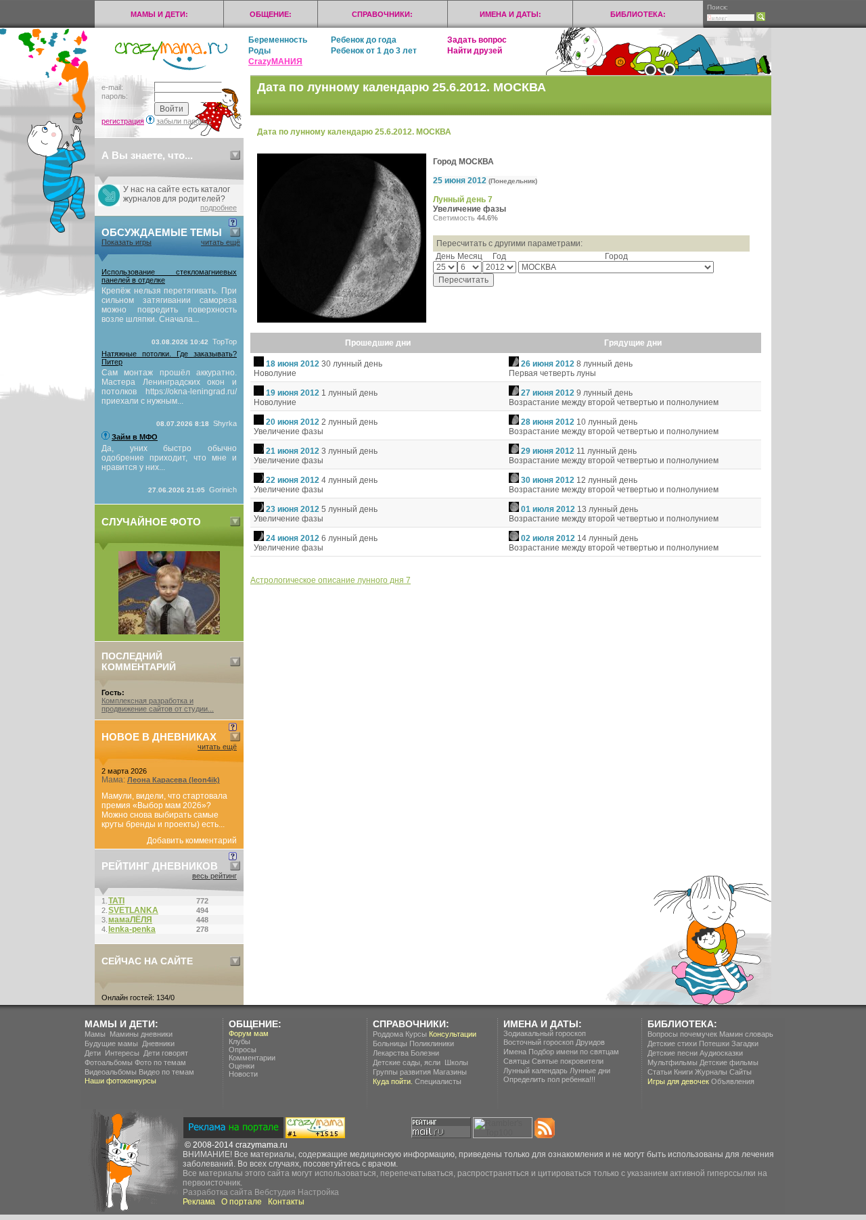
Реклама (199, 1201)
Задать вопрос (477, 40)
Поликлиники (431, 1043)
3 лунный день (349, 451)
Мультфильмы (672, 1062)
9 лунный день (604, 393)
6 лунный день (349, 538)
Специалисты (438, 1081)
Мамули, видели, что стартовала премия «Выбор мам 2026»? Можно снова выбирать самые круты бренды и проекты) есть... (164, 810)
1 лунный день (349, 393)
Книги (683, 1072)
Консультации (452, 1034)
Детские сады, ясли (406, 1062)
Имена (514, 1052)
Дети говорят (165, 1053)
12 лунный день (606, 480)
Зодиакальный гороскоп (544, 1033)
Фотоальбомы (109, 1062)
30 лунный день (351, 364)
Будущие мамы (111, 1043)
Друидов (590, 1042)
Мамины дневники (141, 1034)
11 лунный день (606, 451)
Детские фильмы (729, 1062)
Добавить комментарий (192, 840)
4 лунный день (349, 480)
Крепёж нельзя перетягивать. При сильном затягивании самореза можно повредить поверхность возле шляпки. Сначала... (169, 305)
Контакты (286, 1201)
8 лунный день (604, 364)
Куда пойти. (393, 1081)
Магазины (450, 1072)
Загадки (744, 1043)
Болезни (425, 1053)
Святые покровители (567, 1061)
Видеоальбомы (111, 1072)
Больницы (390, 1043)
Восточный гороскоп (538, 1042)
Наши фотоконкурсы (120, 1081)
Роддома (388, 1034)
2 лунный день (349, 422)
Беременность (277, 40)
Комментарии (252, 1058)
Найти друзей (474, 50)
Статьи (659, 1072)
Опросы (242, 1050)
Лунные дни (590, 1070)
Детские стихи (672, 1043)
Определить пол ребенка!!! (549, 1079)
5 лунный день (349, 509)
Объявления (732, 1081)
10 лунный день (606, 422)
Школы (456, 1062)
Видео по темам (166, 1072)
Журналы (711, 1072)
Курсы (416, 1034)
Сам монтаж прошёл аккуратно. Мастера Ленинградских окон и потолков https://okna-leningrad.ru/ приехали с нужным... (169, 387)
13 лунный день (607, 509)
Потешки (714, 1043)
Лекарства (391, 1053)
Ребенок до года (363, 40)
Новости (243, 1074)
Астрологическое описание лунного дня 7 (330, 580)
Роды (259, 50)
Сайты (740, 1072)
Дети (93, 1053)
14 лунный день (607, 538)
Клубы (239, 1041)
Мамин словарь (746, 1034)
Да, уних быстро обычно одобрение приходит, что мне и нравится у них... (169, 458)
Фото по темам (160, 1062)
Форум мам (249, 1033)
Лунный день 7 (463, 199)
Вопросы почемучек (682, 1034)
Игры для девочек (678, 1081)
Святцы (516, 1061)
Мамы (95, 1034)
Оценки (241, 1066)
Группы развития (402, 1072)
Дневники (158, 1043)
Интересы (122, 1053)
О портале (241, 1201)
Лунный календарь (535, 1070)
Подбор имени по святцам (573, 1052)
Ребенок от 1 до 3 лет (374, 50)
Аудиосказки (721, 1053)
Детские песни (672, 1053)
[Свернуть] (235, 155)
